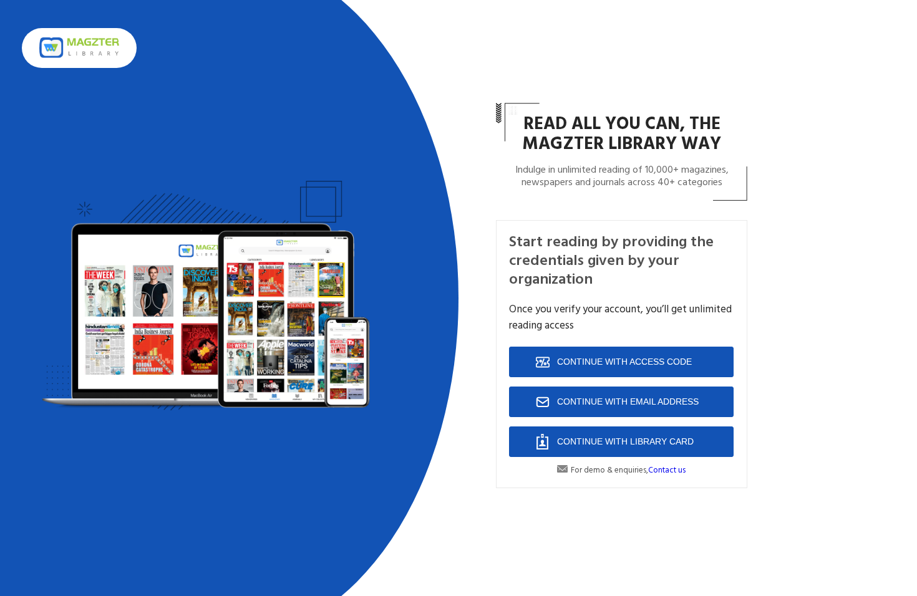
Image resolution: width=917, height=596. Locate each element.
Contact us (667, 470)
